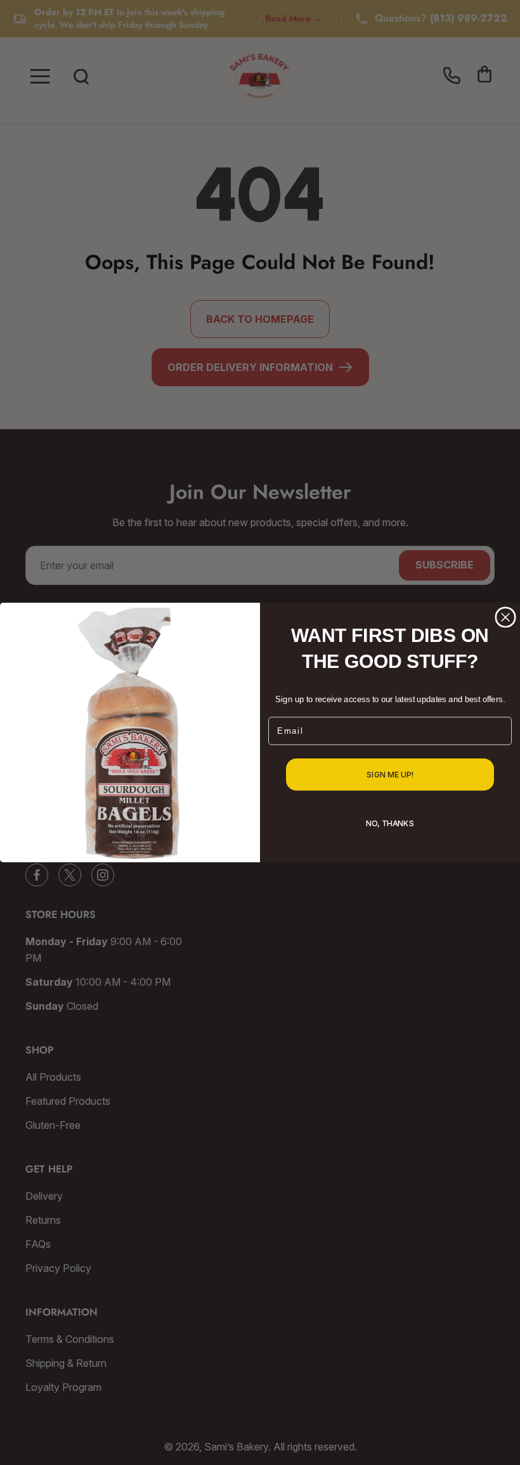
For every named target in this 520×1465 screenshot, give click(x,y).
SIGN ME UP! (390, 775)
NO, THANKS (389, 824)
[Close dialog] (505, 617)
